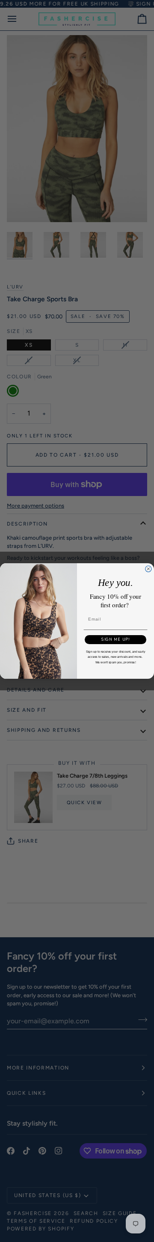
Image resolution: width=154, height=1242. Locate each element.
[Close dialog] (148, 569)
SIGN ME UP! (115, 639)
